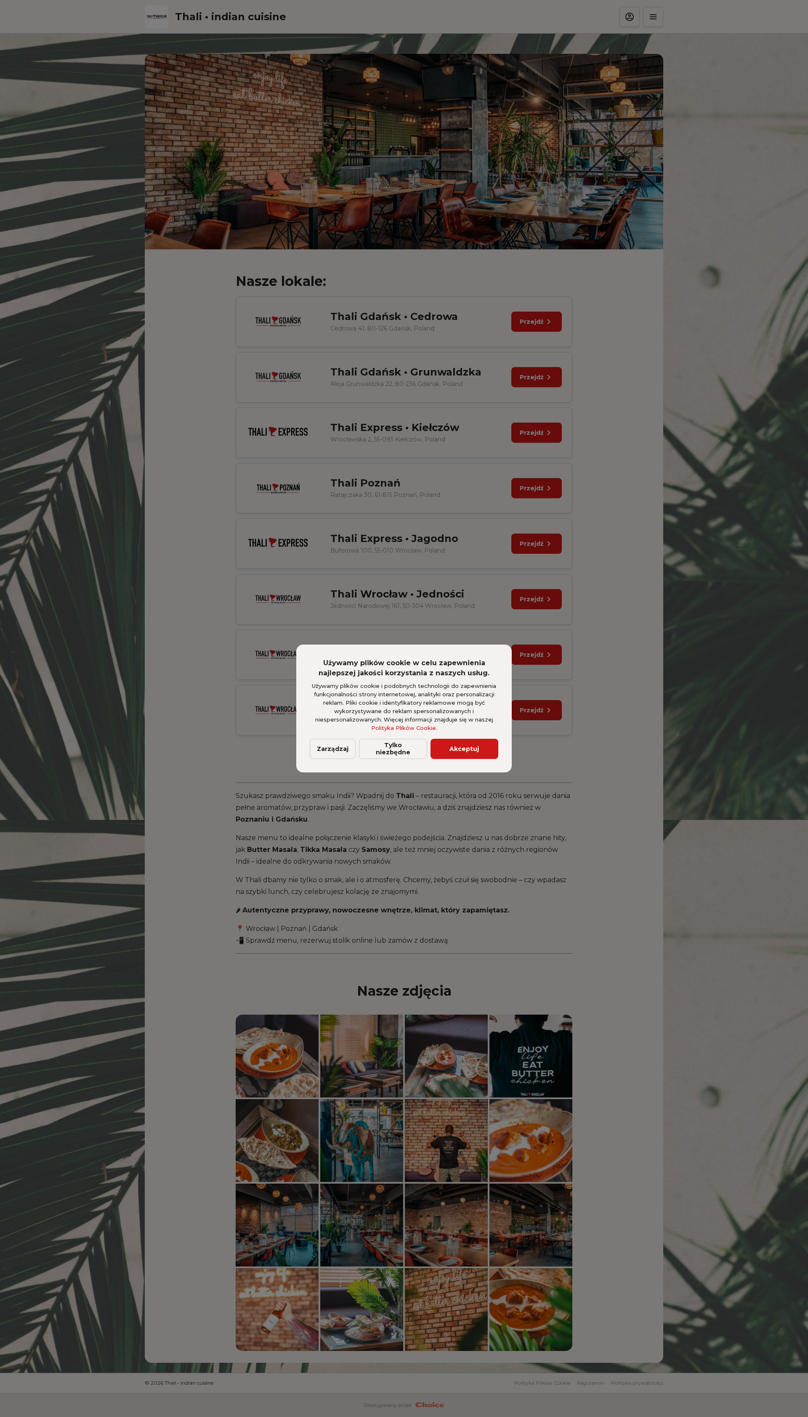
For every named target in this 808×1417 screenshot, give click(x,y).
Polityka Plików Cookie (403, 727)
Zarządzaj (332, 749)
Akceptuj (464, 749)
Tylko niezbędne (393, 748)
